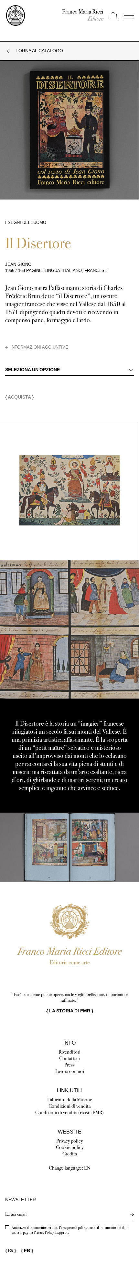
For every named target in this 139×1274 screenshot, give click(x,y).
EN (87, 1168)
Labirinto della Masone (69, 1099)
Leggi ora (62, 1232)
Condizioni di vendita (69, 1106)
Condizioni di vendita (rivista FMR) (69, 1112)
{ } (69, 1010)
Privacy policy (69, 1141)
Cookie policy (69, 1147)
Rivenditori (69, 1052)
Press (69, 1065)
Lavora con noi (69, 1071)
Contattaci (69, 1058)
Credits (69, 1154)
